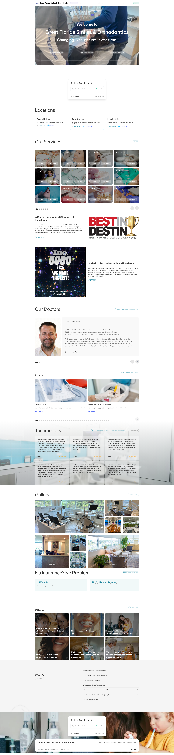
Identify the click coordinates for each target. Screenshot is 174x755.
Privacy (63, 749)
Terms (68, 749)
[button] (100, 3)
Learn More (53, 163)
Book (42, 163)
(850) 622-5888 (132, 742)
